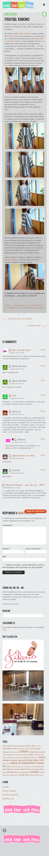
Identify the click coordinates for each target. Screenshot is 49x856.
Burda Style (31, 746)
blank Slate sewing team (11, 746)
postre (13, 766)
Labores (18, 305)
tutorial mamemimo (22, 772)
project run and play (23, 767)
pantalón (14, 760)
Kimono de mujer (36, 325)
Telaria (23, 769)
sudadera (16, 769)
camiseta (6, 748)
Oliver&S (26, 757)
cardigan (15, 748)
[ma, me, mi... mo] (22, 813)
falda (36, 752)
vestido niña (23, 775)
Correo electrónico (33, 549)
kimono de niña (28, 308)
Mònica (9, 305)
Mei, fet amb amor (21, 350)
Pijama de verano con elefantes (18, 319)
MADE (36, 755)
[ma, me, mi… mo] (18, 7)
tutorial (10, 772)
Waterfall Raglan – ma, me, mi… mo (24, 485)
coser (6, 308)
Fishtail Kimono (13, 36)
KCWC (31, 754)
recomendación (37, 767)
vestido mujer (13, 775)
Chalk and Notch (24, 34)
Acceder (5, 787)
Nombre (6, 549)
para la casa (6, 763)
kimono (21, 308)
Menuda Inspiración (12, 260)
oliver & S (34, 758)
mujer (23, 305)
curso (31, 752)
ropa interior (7, 769)
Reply (43, 350)
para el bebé (26, 760)
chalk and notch (38, 305)
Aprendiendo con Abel (23, 455)
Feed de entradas (9, 791)
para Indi (38, 760)
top (40, 769)
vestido (34, 772)
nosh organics (17, 757)
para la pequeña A (24, 763)
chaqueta (5, 752)
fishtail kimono (13, 308)
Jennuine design (21, 755)
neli (14, 395)
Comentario (7, 525)
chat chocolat (14, 752)
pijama (8, 767)
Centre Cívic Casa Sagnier (30, 749)
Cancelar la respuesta (35, 511)
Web (4, 557)
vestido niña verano (36, 775)
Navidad (9, 757)
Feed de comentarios (10, 795)
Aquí (4, 630)
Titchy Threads (33, 769)
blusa (24, 746)
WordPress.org (8, 799)
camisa (38, 746)
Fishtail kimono (17, 19)
